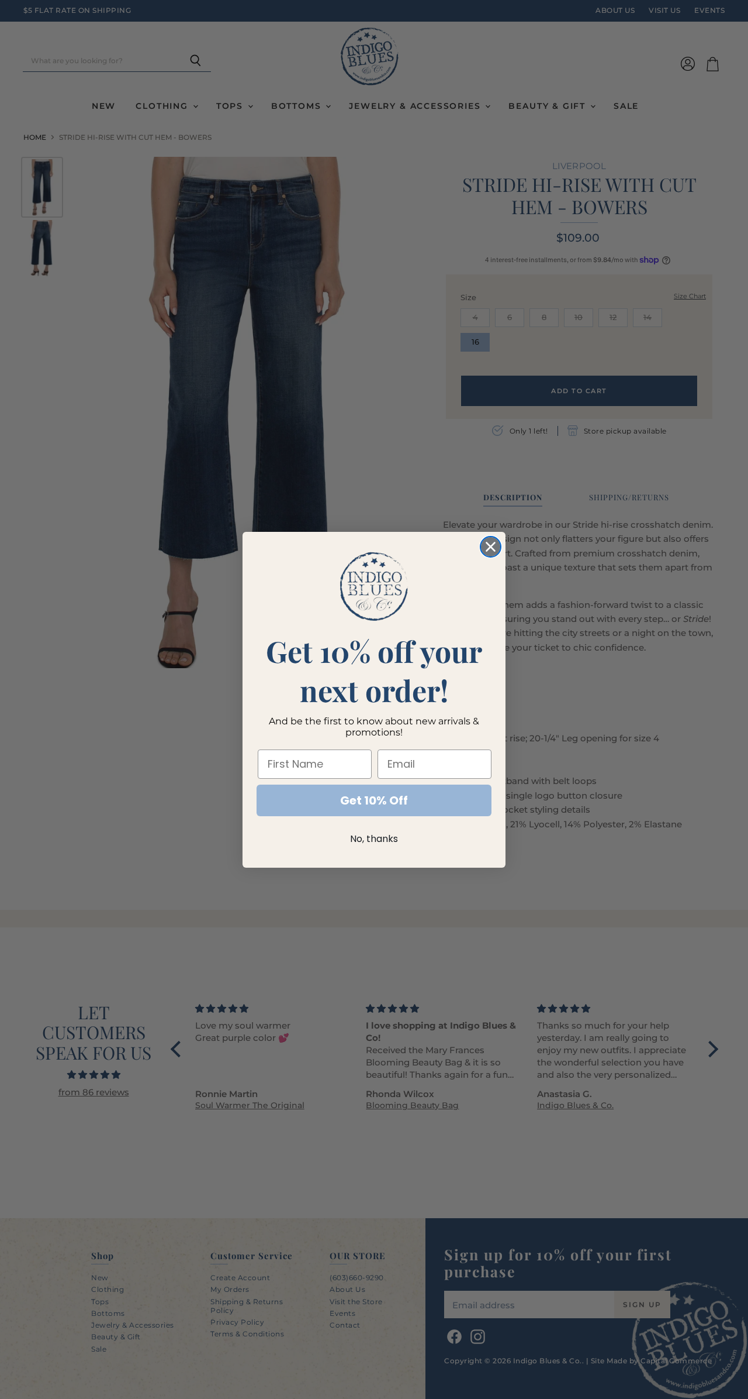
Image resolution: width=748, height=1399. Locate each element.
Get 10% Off (374, 800)
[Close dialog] (490, 547)
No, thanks (374, 838)
